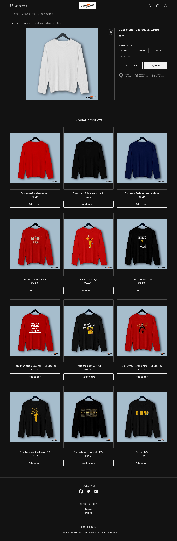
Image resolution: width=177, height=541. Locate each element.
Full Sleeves (26, 23)
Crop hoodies (45, 13)
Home (15, 13)
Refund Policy (109, 532)
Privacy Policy (91, 532)
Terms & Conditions (70, 532)
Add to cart (130, 65)
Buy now (155, 65)
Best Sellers (28, 13)
